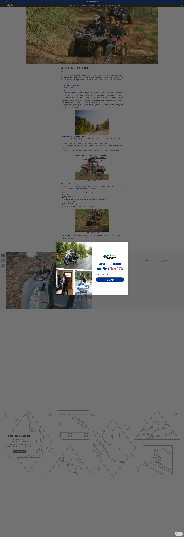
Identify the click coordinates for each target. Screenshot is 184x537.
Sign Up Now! (110, 279)
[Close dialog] (126, 243)
